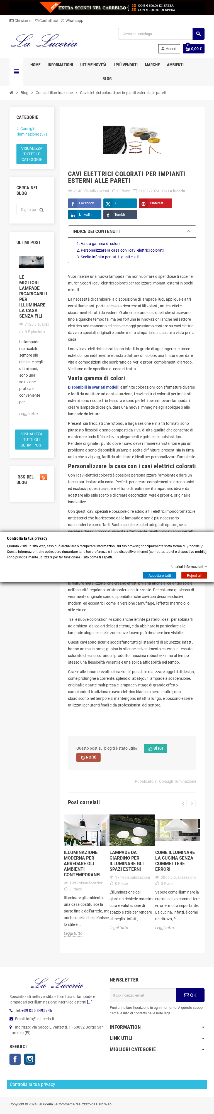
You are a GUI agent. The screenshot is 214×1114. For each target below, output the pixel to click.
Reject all (194, 575)
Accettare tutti (160, 575)
